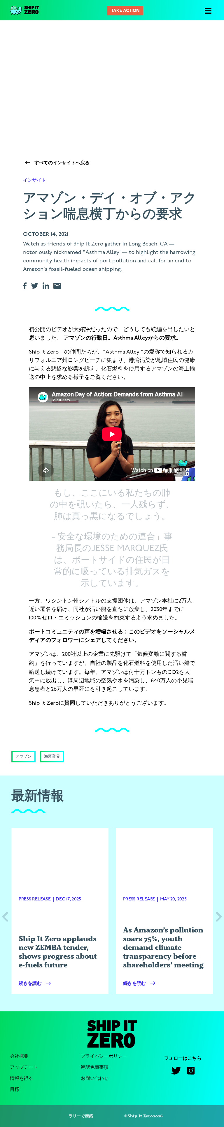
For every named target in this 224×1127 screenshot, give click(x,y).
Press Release (35, 899)
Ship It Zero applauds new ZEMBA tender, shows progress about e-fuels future (58, 951)
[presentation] (5, 917)
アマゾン (23, 757)
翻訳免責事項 (94, 1067)
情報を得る (21, 1078)
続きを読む (31, 983)
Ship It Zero (140, 1116)
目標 (14, 1089)
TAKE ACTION (125, 11)
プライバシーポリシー (104, 1056)
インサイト (34, 180)
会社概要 (19, 1056)
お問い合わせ (94, 1078)
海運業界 (52, 757)
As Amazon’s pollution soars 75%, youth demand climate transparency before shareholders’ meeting (163, 947)
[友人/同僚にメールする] (59, 286)
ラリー (75, 1116)
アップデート (23, 1067)
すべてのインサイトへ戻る (61, 163)
